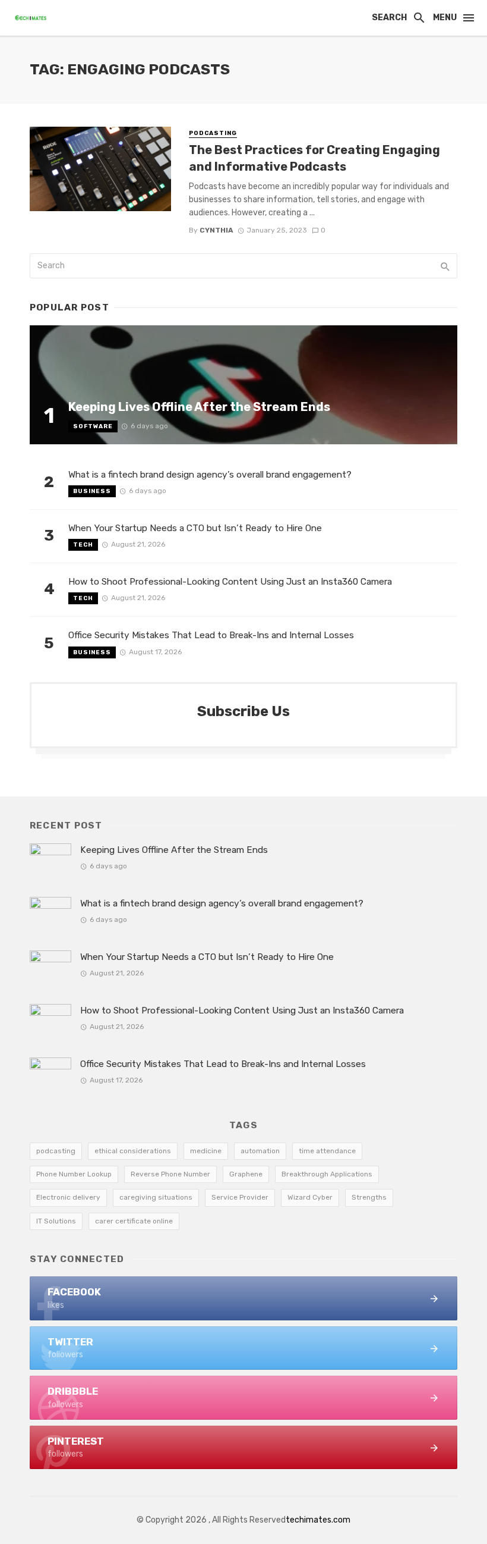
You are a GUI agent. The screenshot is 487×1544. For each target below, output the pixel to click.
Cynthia (216, 230)
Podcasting (213, 133)
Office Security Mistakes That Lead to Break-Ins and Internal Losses (211, 635)
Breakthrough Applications (327, 1174)
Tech (83, 544)
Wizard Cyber (310, 1197)
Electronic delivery (68, 1197)
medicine (206, 1151)
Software (93, 426)
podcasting (55, 1151)
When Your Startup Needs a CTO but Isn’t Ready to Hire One (195, 528)
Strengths (369, 1197)
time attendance (327, 1151)
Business (92, 491)
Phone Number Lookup (74, 1174)
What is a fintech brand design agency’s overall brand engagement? (210, 474)
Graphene (246, 1174)
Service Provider (239, 1197)
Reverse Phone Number (170, 1174)
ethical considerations (132, 1151)
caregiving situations (155, 1197)
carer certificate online (134, 1221)
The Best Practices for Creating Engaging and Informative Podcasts (314, 158)
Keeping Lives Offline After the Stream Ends (199, 407)
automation (260, 1151)
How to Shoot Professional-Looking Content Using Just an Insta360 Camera (230, 581)
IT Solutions (56, 1221)
